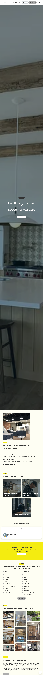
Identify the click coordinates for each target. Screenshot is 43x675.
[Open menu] (39, 2)
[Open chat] (40, 672)
